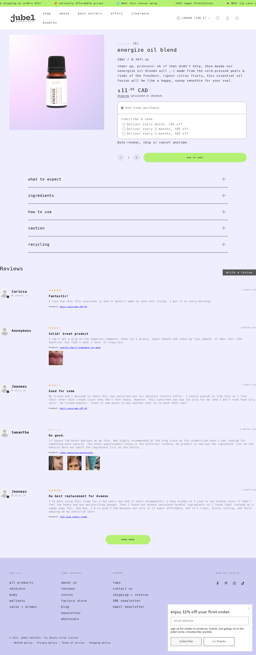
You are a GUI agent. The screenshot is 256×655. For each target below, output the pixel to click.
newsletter (71, 613)
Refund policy (23, 643)
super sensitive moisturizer (76, 452)
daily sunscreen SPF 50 (73, 307)
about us (69, 582)
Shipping (123, 96)
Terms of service (73, 643)
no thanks (219, 641)
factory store (74, 601)
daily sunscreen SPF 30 (73, 408)
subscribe (186, 641)
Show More (128, 540)
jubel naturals (31, 637)
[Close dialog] (248, 608)
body (13, 595)
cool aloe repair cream (73, 517)
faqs (117, 582)
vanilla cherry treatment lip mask (80, 347)
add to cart (195, 158)
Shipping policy (99, 643)
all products (21, 582)
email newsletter (129, 607)
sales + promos (23, 607)
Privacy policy (47, 643)
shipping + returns (131, 595)
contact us (123, 588)
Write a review (239, 272)
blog (65, 607)
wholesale (70, 619)
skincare (17, 588)
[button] (217, 18)
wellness (17, 601)
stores (67, 595)
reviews (68, 588)
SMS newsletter (127, 601)
